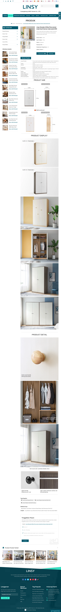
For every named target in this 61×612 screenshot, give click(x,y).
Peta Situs (22, 599)
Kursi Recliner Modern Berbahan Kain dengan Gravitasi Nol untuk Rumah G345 (13, 59)
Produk (11, 15)
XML (21, 601)
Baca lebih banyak (13, 55)
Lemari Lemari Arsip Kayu (37, 595)
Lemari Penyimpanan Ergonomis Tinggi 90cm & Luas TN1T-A (13, 106)
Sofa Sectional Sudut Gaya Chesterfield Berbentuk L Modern (40, 562)
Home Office (5, 41)
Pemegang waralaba (19, 15)
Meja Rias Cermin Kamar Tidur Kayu (38, 593)
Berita (37, 15)
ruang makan (5, 44)
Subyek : (37, 524)
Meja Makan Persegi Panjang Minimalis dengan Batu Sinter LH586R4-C (13, 86)
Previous (2, 547)
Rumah (5, 15)
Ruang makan (5, 36)
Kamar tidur (5, 33)
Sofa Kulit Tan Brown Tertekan (38, 600)
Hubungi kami (52, 15)
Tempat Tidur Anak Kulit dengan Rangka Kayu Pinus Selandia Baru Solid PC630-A (13, 66)
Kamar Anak (5, 39)
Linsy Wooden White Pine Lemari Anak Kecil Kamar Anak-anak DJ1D (39, 524)
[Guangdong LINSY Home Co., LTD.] (30, 6)
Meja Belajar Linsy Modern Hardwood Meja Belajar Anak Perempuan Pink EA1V (36, 508)
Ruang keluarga (6, 31)
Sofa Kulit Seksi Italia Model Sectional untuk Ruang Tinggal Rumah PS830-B (13, 79)
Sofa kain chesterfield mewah (38, 589)
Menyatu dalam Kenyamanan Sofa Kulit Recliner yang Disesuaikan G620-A (13, 93)
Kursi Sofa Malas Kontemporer (38, 591)
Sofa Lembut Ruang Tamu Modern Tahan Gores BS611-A (13, 52)
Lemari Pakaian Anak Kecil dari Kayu (29, 502)
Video (32, 15)
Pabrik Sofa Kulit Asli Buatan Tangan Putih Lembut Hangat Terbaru (7, 562)
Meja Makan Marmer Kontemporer (38, 598)
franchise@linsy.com (52, 600)
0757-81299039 (51, 598)
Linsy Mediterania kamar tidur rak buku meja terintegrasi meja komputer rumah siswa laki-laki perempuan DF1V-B (29, 562)
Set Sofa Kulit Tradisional (37, 602)
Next (57, 547)
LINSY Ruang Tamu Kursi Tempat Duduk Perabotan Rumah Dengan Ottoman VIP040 (52, 562)
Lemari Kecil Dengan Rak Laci (28, 500)
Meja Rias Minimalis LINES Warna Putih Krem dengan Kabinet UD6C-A (13, 126)
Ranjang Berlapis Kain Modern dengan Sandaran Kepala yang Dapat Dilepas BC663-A (13, 113)
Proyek (28, 15)
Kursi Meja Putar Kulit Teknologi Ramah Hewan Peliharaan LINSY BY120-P (13, 119)
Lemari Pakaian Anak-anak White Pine (43, 500)
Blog (21, 597)
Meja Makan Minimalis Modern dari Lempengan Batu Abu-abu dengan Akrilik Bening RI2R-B (13, 99)
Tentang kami (44, 15)
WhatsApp (51, 53)
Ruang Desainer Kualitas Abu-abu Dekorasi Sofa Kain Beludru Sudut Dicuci (18, 562)
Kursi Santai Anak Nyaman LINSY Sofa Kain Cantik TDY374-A (13, 72)
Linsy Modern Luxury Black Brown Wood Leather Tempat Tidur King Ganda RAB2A (41, 510)
